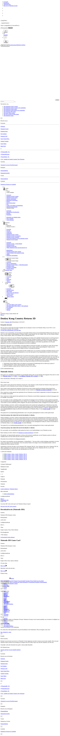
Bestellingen (6, 3)
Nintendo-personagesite (11, 206)
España (5, 587)
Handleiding (11, 493)
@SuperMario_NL (5, 156)
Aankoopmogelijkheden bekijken (17, 45)
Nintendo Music (10, 268)
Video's (8, 280)
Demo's (8, 201)
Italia (5, 613)
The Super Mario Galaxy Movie (13, 304)
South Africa (6, 611)
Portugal (5, 618)
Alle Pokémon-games (8, 115)
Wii (42, 376)
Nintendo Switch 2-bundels (12, 237)
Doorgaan (7, 623)
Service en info (46, 408)
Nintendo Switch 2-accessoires (13, 235)
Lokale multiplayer (5, 489)
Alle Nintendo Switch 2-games (11, 106)
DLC (7, 204)
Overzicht (6, 1)
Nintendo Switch (4, 129)
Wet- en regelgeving (14, 582)
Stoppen (2, 623)
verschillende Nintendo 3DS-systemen (28, 376)
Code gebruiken (10, 220)
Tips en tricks (9, 295)
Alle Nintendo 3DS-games (10, 111)
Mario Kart (3, 146)
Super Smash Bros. (5, 138)
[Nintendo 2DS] (4, 500)
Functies (8, 230)
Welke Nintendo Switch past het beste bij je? (16, 247)
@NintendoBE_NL (5, 152)
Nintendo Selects (7, 376)
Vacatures (8, 308)
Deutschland (6, 596)
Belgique (6, 584)
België (5, 593)
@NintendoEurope (5, 154)
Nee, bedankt (4, 632)
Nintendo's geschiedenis (12, 255)
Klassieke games (10, 266)
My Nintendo (9, 307)
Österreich (6, 615)
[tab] (30, 578)
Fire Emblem (4, 133)
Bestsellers (8, 214)
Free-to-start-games (10, 203)
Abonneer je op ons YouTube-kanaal (9, 165)
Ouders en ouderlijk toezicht (7, 581)
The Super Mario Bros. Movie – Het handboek (17, 306)
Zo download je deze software (8, 537)
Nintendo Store (4, 131)
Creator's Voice (9, 294)
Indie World (9, 291)
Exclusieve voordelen (11, 267)
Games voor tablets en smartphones (14, 205)
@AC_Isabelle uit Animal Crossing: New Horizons (12, 159)
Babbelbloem (9, 250)
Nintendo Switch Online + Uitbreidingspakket (17, 264)
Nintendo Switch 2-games (12, 196)
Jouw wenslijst (9, 218)
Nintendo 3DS (4, 136)
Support (16, 581)
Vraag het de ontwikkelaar (12, 292)
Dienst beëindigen (23, 582)
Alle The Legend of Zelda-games (11, 114)
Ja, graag (9, 632)
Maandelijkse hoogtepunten (12, 212)
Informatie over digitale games (13, 217)
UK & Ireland (7, 624)
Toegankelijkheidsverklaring (7, 583)
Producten (8, 279)
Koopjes (8, 213)
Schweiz (5, 606)
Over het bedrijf (21, 581)
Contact (16, 583)
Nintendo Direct (10, 290)
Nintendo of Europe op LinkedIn (8, 184)
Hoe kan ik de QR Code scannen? (8, 506)
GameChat (8, 232)
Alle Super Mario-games (9, 113)
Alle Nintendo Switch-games (10, 109)
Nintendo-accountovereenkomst (44, 389)
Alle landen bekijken (8, 604)
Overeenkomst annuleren (34, 582)
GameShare (9, 233)
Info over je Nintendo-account (10, 5)
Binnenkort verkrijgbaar (11, 200)
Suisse (5, 607)
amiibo (8, 254)
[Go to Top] (30, 312)
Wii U (15, 376)
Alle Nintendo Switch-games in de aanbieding (14, 110)
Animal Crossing (4, 141)
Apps (7, 278)
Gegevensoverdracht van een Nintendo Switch (17, 238)
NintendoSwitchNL (5, 173)
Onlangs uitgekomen (11, 199)
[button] (31, 188)
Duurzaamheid (43, 582)
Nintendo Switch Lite (11, 246)
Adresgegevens (7, 4)
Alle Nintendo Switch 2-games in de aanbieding (15, 107)
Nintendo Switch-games (12, 197)
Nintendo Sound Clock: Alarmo (13, 251)
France (5, 588)
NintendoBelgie (4, 170)
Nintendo (3, 126)
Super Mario (3, 143)
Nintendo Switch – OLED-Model (14, 243)
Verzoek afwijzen (5, 649)
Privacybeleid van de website (37, 581)
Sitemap (8, 309)
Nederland (6, 592)
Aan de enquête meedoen (15, 649)
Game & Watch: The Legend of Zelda (15, 252)
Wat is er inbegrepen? (11, 263)
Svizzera (5, 622)
